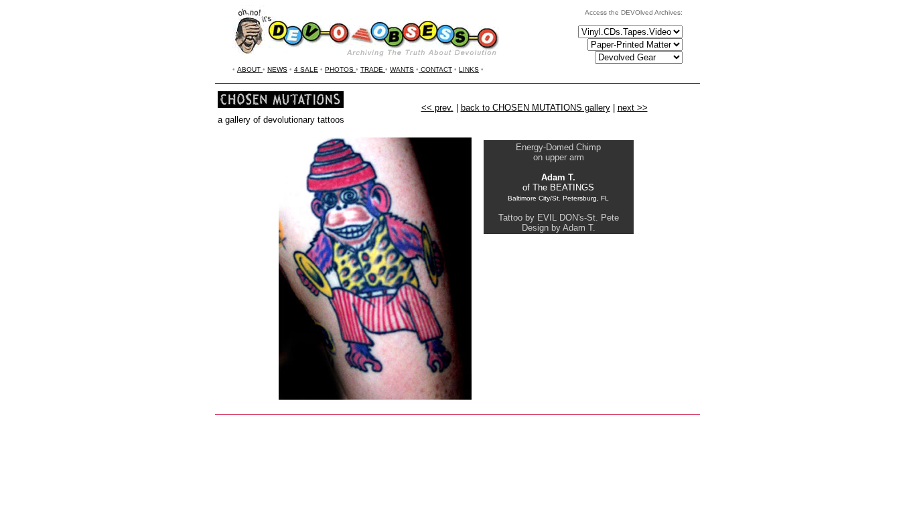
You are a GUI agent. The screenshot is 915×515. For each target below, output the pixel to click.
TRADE (372, 69)
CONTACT (435, 69)
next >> (633, 108)
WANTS (402, 69)
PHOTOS (340, 69)
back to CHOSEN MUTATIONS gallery (535, 108)
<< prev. (437, 108)
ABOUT (250, 69)
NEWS (277, 69)
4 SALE (306, 69)
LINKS (469, 69)
